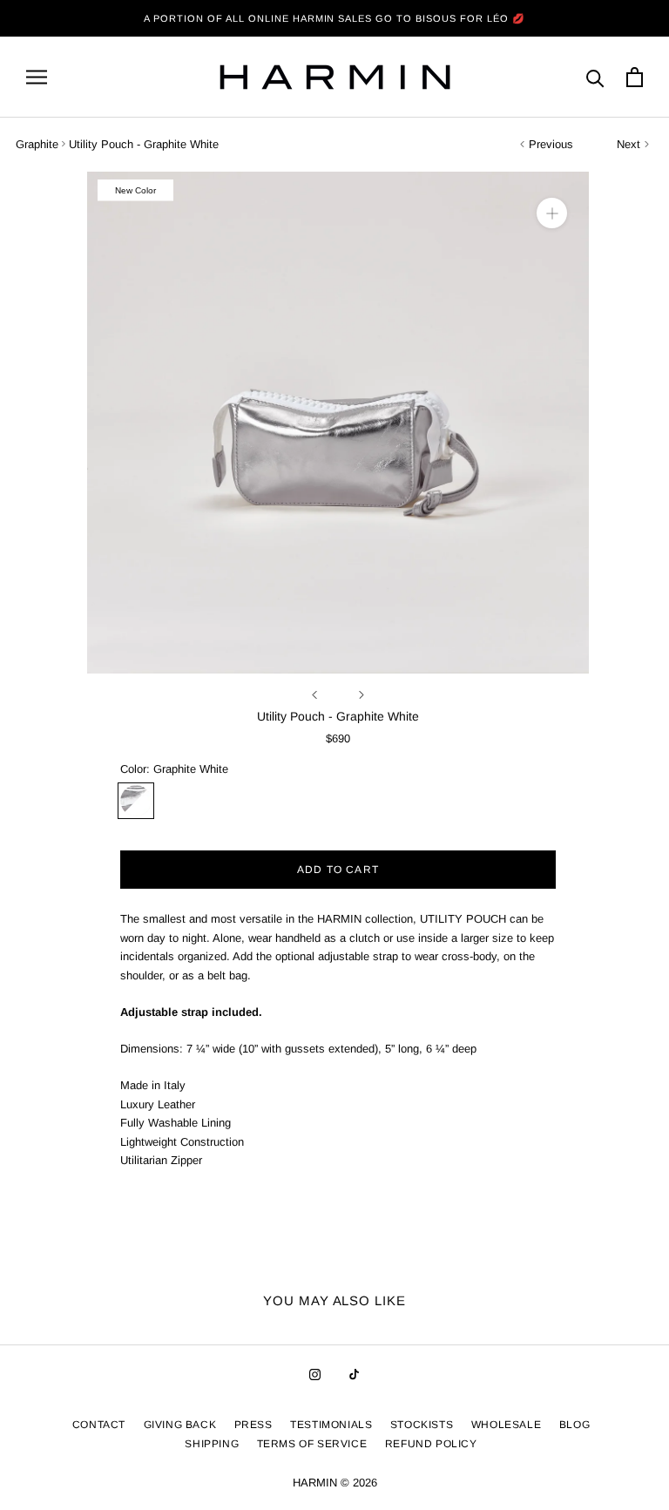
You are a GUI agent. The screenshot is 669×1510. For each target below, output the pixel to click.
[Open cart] (634, 77)
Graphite (37, 144)
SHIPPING (212, 1444)
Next (628, 144)
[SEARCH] (595, 77)
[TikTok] (354, 1374)
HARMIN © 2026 (335, 1482)
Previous (551, 144)
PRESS (253, 1425)
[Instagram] (315, 1374)
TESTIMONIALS (331, 1425)
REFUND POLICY (431, 1444)
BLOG (574, 1425)
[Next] (361, 695)
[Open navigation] (36, 77)
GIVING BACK (180, 1425)
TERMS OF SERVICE (312, 1444)
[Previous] (314, 695)
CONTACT (98, 1425)
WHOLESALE (506, 1425)
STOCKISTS (421, 1425)
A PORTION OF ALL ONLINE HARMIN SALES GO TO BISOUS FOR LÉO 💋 (334, 18)
